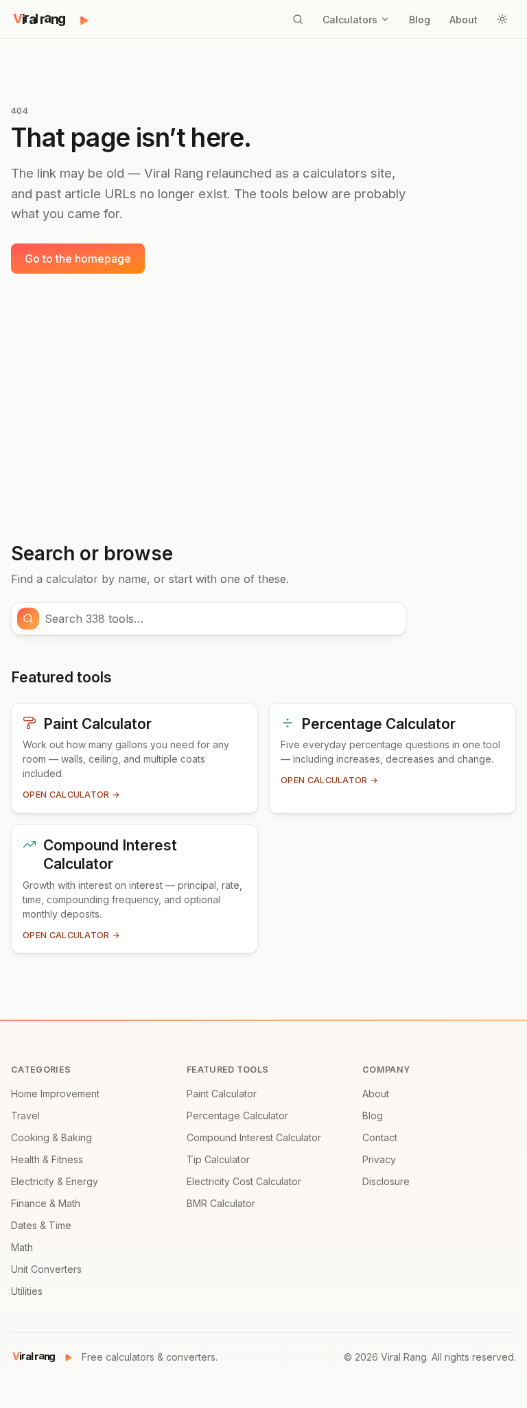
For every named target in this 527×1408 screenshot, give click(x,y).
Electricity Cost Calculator (244, 1181)
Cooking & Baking (51, 1137)
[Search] (298, 19)
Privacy (379, 1159)
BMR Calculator (221, 1203)
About (463, 19)
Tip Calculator (218, 1159)
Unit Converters (46, 1269)
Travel (25, 1115)
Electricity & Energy (54, 1181)
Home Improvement (55, 1093)
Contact (379, 1137)
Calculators (350, 19)
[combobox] (221, 618)
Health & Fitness (47, 1159)
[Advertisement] (263, 408)
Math (22, 1247)
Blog (419, 19)
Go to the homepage (78, 258)
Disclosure (386, 1181)
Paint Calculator (222, 1093)
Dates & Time (41, 1225)
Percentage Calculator (237, 1115)
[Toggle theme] (502, 19)
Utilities (27, 1291)
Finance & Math (45, 1203)
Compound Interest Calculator (254, 1137)
